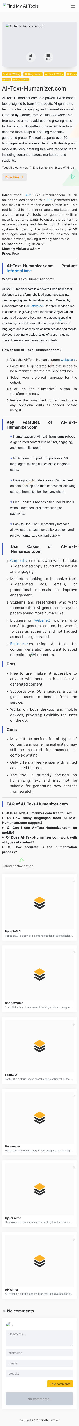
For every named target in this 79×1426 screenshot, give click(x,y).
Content (17, 560)
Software (35, 306)
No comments (20, 1311)
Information (18, 270)
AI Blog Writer (33, 74)
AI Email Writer (54, 74)
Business (17, 644)
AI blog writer (18, 167)
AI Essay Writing (61, 167)
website (67, 360)
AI (26, 195)
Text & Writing (11, 74)
